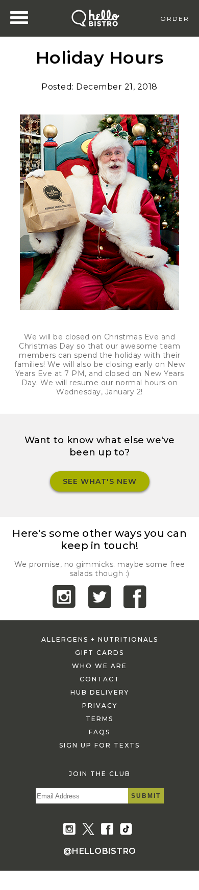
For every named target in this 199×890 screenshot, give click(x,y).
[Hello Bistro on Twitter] (99, 605)
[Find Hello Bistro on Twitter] (90, 830)
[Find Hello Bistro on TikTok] (128, 830)
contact (100, 679)
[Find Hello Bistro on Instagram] (71, 830)
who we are (99, 666)
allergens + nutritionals (99, 639)
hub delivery (99, 692)
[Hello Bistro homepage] (95, 26)
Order (174, 18)
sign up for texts (99, 745)
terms (99, 719)
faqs (99, 732)
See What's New (100, 481)
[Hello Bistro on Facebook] (135, 605)
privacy (99, 705)
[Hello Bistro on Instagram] (64, 605)
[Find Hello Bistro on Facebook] (109, 830)
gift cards (99, 652)
